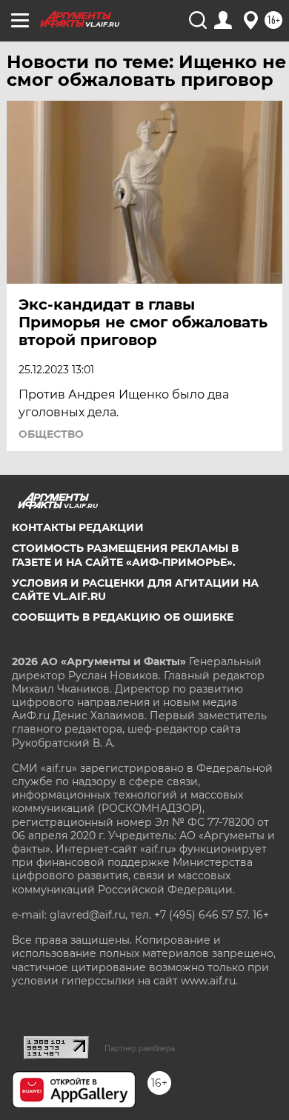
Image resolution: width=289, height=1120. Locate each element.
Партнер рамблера (139, 1048)
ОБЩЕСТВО (51, 434)
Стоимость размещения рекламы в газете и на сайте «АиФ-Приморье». (125, 554)
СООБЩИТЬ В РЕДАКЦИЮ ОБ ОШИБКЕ (122, 617)
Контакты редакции (78, 527)
